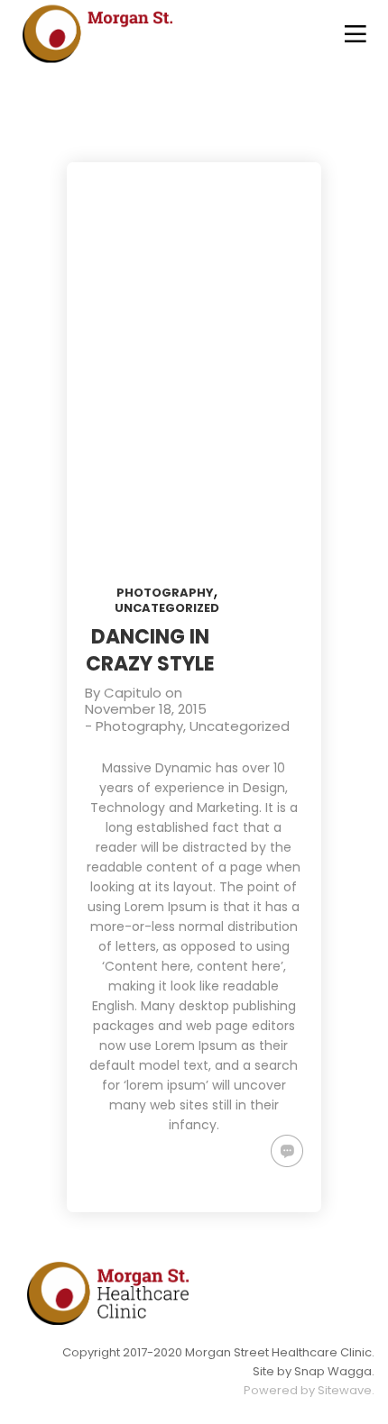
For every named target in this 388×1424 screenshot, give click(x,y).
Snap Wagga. (334, 1371)
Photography (165, 592)
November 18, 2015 (146, 708)
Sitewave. (346, 1390)
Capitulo (133, 692)
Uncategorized (167, 607)
